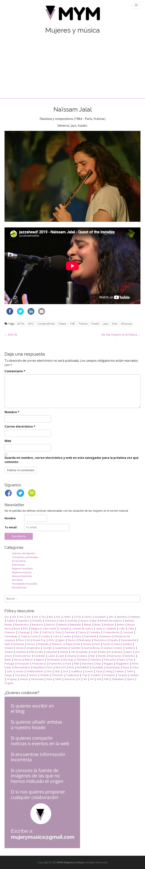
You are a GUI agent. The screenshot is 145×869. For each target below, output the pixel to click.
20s (7, 616)
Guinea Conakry (112, 648)
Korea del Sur (23, 655)
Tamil (130, 671)
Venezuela (37, 679)
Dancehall (90, 636)
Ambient (135, 616)
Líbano (83, 655)
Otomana (81, 659)
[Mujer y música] (72, 14)
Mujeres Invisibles (22, 568)
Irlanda (64, 652)
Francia (83, 323)
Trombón (95, 675)
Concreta (128, 632)
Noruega (68, 659)
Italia (103, 652)
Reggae (108, 663)
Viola (49, 679)
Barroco (50, 624)
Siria (114, 323)
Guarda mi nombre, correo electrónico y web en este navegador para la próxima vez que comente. (72, 460)
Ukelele (134, 675)
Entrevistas (18, 564)
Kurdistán (39, 655)
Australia (72, 620)
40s (21, 616)
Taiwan (119, 671)
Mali (92, 655)
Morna (18, 659)
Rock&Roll (83, 667)
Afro (111, 616)
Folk (72, 323)
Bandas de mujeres (111, 620)
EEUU (52, 640)
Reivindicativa (22, 667)
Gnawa (9, 648)
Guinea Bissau (92, 648)
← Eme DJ (11, 334)
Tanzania (20, 675)
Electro (72, 640)
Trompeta (109, 675)
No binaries (53, 659)
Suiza (99, 671)
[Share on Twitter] (20, 313)
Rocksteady (113, 667)
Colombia (94, 632)
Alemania (122, 616)
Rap (98, 663)
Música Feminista (22, 576)
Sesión (20, 671)
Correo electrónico (20, 426)
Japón (129, 652)
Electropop (85, 640)
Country (45, 636)
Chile (36, 632)
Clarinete (69, 632)
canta (99, 628)
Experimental (128, 640)
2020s (88, 616)
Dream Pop (39, 640)
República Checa (42, 667)
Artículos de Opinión (23, 553)
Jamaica (118, 652)
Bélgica (35, 628)
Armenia (37, 620)
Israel (94, 652)
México (29, 659)
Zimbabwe (118, 679)
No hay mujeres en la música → (120, 334)
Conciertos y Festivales (25, 557)
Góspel (9, 652)
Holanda (21, 652)
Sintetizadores (35, 671)
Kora (9, 655)
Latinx (51, 655)
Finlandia (43, 644)
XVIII (106, 679)
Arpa (61, 620)
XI (79, 679)
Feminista (18, 644)
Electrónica (100, 640)
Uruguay (12, 679)
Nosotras (17, 580)
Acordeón (100, 616)
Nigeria (40, 659)
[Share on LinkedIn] (31, 313)
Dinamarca (105, 636)
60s (36, 616)
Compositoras (46, 323)
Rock (71, 667)
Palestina (95, 659)
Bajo (94, 620)
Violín (58, 679)
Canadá (64, 628)
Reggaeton (122, 663)
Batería (62, 624)
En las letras (19, 561)
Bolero (120, 624)
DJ (28, 640)
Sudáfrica (76, 671)
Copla (24, 636)
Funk (97, 644)
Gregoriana (33, 648)
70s (43, 616)
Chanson (10, 632)
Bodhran (109, 624)
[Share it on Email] (41, 313)
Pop (130, 659)
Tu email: (11, 527)
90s (58, 616)
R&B (76, 663)
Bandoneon (22, 624)
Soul (65, 671)
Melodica (130, 655)
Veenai (24, 679)
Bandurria (37, 624)
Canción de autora (82, 628)
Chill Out (47, 632)
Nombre (12, 412)
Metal (8, 659)
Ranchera (87, 663)
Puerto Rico (55, 663)
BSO (31, 323)
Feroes (31, 644)
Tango (8, 675)
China (58, 632)
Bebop (87, 624)
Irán (73, 652)
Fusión (95, 323)
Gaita (116, 644)
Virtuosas (126, 323)
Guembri (76, 648)
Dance (77, 636)
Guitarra (130, 648)
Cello (122, 628)
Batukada (75, 624)
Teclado (44, 675)
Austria (84, 620)
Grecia (19, 648)
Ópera (130, 679)
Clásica (82, 632)
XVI (92, 679)
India (31, 652)
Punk (68, 663)
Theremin (57, 675)
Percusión (110, 659)
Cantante (110, 628)
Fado (7, 644)
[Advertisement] (72, 62)
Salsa (135, 667)
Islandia (83, 652)
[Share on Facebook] (9, 313)
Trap (84, 675)
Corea (34, 636)
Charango (24, 632)
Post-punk (23, 663)
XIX (85, 679)
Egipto (61, 640)
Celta (131, 628)
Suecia (89, 671)
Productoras (39, 663)
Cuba (56, 636)
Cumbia (66, 636)
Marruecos (115, 655)
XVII (99, 679)
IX (110, 652)
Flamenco (57, 644)
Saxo (10, 671)
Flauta (62, 323)
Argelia (11, 620)
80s (51, 616)
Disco (21, 640)
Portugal (9, 663)
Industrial (51, 652)
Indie (40, 652)
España (113, 640)
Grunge (47, 648)
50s (29, 616)
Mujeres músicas (22, 572)
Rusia (126, 667)
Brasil (17, 628)
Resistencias (19, 587)
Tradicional (72, 675)
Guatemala (61, 648)
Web (8, 441)
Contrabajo (11, 636)
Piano (122, 659)
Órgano (9, 683)
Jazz (105, 323)
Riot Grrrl (61, 667)
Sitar (57, 671)
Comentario (15, 371)
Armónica (50, 620)
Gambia (127, 644)
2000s (67, 616)
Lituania (71, 655)
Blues (97, 624)
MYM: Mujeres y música (71, 862)
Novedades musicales (25, 583)
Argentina (23, 620)
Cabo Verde (49, 628)
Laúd (61, 655)
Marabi (102, 655)
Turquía (122, 675)
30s (14, 616)
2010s (20, 323)
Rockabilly (97, 667)
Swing (108, 671)
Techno (33, 675)
